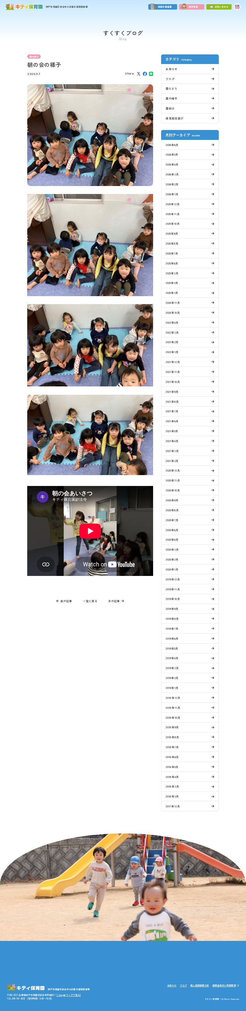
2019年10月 (173, 599)
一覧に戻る (90, 601)
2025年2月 (172, 283)
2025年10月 (173, 223)
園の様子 (34, 56)
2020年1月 (172, 569)
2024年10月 (173, 312)
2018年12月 (173, 698)
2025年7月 (172, 253)
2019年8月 (172, 618)
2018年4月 (172, 777)
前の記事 (66, 601)
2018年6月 (172, 757)
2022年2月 (172, 342)
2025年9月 (172, 233)
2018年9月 (172, 727)
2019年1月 (172, 688)
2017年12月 (173, 806)
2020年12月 (173, 470)
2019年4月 (172, 658)
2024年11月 (173, 302)
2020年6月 (172, 530)
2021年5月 (172, 431)
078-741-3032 (95, 963)
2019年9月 (172, 609)
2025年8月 (172, 243)
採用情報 (193, 6)
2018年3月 (172, 786)
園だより (171, 88)
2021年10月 (173, 382)
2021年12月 (173, 362)
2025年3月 (172, 273)
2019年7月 (172, 628)
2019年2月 (172, 678)
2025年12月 (173, 204)
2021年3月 (172, 451)
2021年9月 (172, 391)
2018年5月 (172, 767)
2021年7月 (172, 411)
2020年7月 (172, 520)
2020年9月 (172, 500)
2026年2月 (172, 184)
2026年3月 (172, 174)
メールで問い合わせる (154, 964)
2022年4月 (172, 322)
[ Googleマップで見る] (68, 995)
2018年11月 (173, 707)
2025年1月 (172, 293)
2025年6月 (172, 263)
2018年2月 (172, 796)
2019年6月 (172, 638)
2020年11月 (173, 480)
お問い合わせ (222, 6)
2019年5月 (172, 648)
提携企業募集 (165, 6)
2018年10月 (173, 717)
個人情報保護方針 (199, 985)
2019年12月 (173, 579)
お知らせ (171, 69)
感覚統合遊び (175, 118)
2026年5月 (172, 154)
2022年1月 (172, 352)
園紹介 (170, 108)
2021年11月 (173, 372)
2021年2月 (172, 461)
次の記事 (114, 601)
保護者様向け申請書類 (224, 985)
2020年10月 (173, 490)
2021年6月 (172, 421)
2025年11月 (173, 214)
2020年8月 (172, 510)
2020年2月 (172, 559)
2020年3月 (172, 549)
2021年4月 (172, 441)
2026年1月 (172, 194)
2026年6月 (172, 145)
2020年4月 (172, 539)
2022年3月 (172, 332)
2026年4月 (172, 164)
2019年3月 (172, 668)
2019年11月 (173, 589)
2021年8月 (172, 401)
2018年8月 (172, 737)
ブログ (170, 79)
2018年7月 (172, 747)
